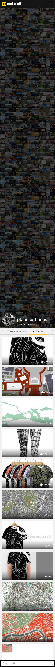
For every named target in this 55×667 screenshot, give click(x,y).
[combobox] (27, 663)
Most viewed (38, 331)
